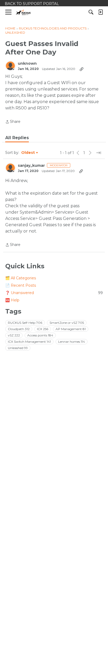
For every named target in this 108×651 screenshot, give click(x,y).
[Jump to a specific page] (98, 153)
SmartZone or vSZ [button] (67, 323)
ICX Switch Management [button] (29, 342)
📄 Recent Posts (20, 285)
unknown (27, 63)
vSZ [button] (14, 335)
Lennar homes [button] (71, 342)
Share (12, 122)
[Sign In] (100, 12)
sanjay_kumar (31, 165)
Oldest (28, 152)
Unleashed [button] (18, 348)
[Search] (91, 12)
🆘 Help (12, 300)
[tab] (17, 137)
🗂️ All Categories (20, 278)
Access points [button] (40, 335)
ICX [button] (42, 329)
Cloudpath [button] (19, 329)
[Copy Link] (81, 69)
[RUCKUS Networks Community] (23, 12)
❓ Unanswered (54, 292)
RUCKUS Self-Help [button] (25, 323)
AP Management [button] (71, 329)
